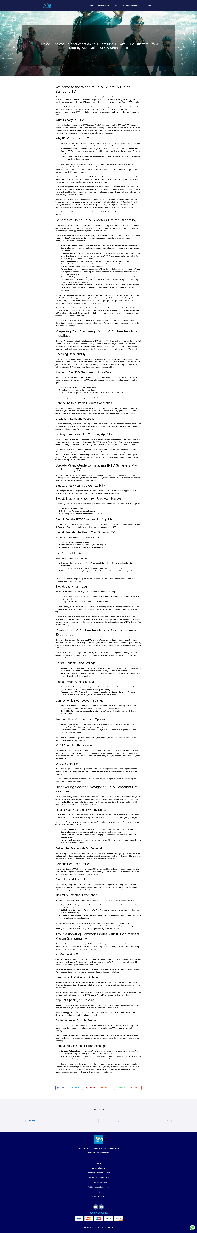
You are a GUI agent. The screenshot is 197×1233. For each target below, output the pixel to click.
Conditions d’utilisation (98, 1182)
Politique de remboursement (98, 1187)
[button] (61, 1088)
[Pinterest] (101, 1207)
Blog (115, 5)
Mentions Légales (98, 1168)
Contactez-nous (98, 1196)
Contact (149, 5)
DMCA (98, 1163)
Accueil (91, 5)
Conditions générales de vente (98, 1173)
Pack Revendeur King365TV (132, 5)
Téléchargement (104, 5)
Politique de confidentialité (99, 1178)
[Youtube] (95, 1207)
